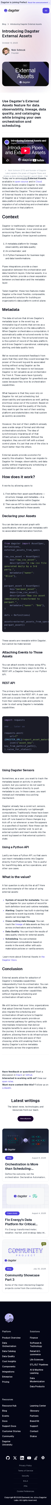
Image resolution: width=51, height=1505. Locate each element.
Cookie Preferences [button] (25, 1491)
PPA (25, 1486)
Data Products (37, 1386)
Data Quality (8, 1356)
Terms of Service (25, 1470)
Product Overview (11, 1337)
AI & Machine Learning (36, 1371)
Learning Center (38, 1405)
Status (33, 1436)
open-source (21, 181)
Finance (34, 1337)
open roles (7, 1081)
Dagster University (7, 1443)
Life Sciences (36, 1359)
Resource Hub (9, 1405)
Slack (19, 1075)
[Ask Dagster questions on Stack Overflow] (36, 1458)
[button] (46, 10)
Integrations (8, 1371)
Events (5, 1415)
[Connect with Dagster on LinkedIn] (22, 1458)
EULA (25, 1481)
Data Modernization (37, 1380)
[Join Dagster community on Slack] (43, 1458)
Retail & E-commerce (35, 1353)
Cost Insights (9, 1361)
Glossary (34, 1410)
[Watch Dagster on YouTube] (29, 1458)
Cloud (39, 181)
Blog (4, 24)
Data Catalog (9, 1351)
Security (25, 1476)
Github (29, 1075)
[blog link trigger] (25, 1155)
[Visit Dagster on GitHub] (8, 1458)
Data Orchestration (9, 1345)
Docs (4, 1421)
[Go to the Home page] (11, 11)
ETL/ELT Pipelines (39, 1364)
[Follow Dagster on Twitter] (15, 1458)
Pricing (5, 1381)
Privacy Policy (25, 1465)
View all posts (25, 1119)
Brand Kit (34, 1421)
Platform (6, 1331)
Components (8, 1366)
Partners (34, 1415)
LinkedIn (6, 1088)
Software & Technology (36, 1345)
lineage (19, 924)
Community (8, 1436)
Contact (34, 1431)
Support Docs (9, 1426)
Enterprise (7, 1376)
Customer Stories (11, 1431)
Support (34, 1426)
